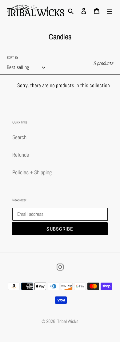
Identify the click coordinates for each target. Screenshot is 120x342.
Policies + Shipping (32, 172)
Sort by (12, 57)
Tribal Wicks (67, 321)
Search (19, 137)
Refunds (20, 154)
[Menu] (109, 10)
